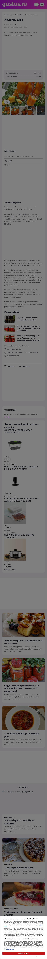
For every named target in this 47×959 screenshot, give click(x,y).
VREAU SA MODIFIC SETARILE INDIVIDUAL (23, 956)
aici (17, 933)
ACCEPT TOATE (23, 953)
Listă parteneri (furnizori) (9, 949)
